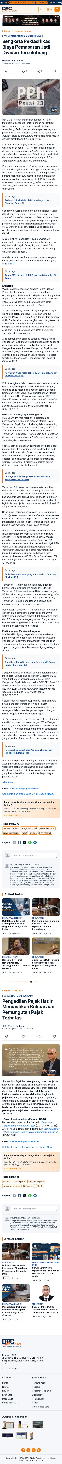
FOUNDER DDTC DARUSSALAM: (17, 996)
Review (5, 1391)
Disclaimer (37, 1395)
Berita (5, 1383)
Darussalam (28, 1186)
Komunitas (7, 1395)
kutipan (6, 1181)
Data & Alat (7, 1399)
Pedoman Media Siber (42, 1391)
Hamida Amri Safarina (12, 60)
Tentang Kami (38, 1383)
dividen (33, 833)
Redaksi (36, 1387)
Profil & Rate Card (40, 1406)
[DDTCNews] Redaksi (13, 1026)
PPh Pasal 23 (45, 833)
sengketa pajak (47, 828)
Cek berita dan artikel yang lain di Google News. (28, 793)
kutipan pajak (19, 1181)
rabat (24, 833)
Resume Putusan (23, 31)
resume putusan (10, 828)
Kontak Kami (38, 1399)
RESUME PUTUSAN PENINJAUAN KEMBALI (22, 36)
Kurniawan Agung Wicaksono (24, 788)
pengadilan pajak (29, 828)
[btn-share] (39, 71)
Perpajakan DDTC (10, 1402)
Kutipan (19, 990)
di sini (11, 263)
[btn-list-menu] (57, 9)
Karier (35, 1402)
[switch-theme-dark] (41, 9)
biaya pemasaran (11, 833)
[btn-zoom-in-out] (6, 71)
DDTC (40, 1186)
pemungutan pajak (12, 1186)
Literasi (6, 31)
